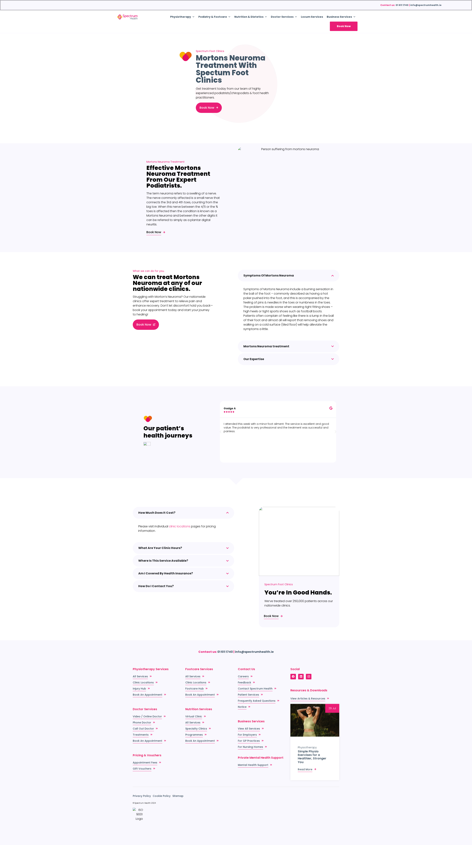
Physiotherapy (307, 747)
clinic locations (179, 526)
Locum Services (312, 17)
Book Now (344, 26)
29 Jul (332, 708)
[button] (220, 432)
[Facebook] (293, 676)
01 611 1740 (402, 5)
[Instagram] (308, 676)
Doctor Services (282, 17)
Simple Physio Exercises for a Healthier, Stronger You (312, 756)
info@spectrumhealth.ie (425, 5)
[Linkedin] (301, 676)
